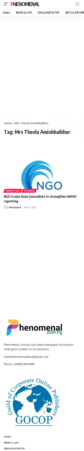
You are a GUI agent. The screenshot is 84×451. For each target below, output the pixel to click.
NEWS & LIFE (13, 191)
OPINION (29, 191)
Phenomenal (25, 4)
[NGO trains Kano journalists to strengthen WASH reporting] (42, 168)
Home (8, 123)
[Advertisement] (42, 72)
